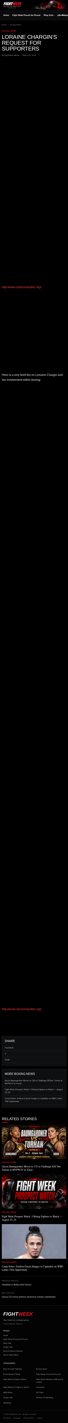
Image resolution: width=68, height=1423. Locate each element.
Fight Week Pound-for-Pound (26, 15)
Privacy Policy (28, 1418)
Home (6, 15)
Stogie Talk (8, 1347)
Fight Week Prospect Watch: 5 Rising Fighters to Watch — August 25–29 (34, 1090)
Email (7, 1060)
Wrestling (7, 1403)
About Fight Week (10, 1355)
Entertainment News (11, 1374)
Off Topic (40, 1392)
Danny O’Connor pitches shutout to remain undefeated (28, 1297)
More (61, 15)
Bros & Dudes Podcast (12, 1351)
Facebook (9, 1048)
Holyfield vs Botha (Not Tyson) (16, 1284)
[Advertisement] (34, 95)
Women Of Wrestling (44, 1398)
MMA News (7, 1392)
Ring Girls (48, 15)
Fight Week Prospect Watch (14, 1379)
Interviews (40, 1387)
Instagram (17, 1418)
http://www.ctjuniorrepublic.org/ (21, 287)
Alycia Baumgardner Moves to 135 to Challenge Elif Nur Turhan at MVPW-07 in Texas (33, 1082)
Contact (40, 1418)
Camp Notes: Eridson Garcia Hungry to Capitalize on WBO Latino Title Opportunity (33, 1099)
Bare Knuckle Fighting (12, 1369)
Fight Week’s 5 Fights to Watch (16, 1387)
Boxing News (15, 25)
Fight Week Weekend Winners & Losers (49, 1380)
